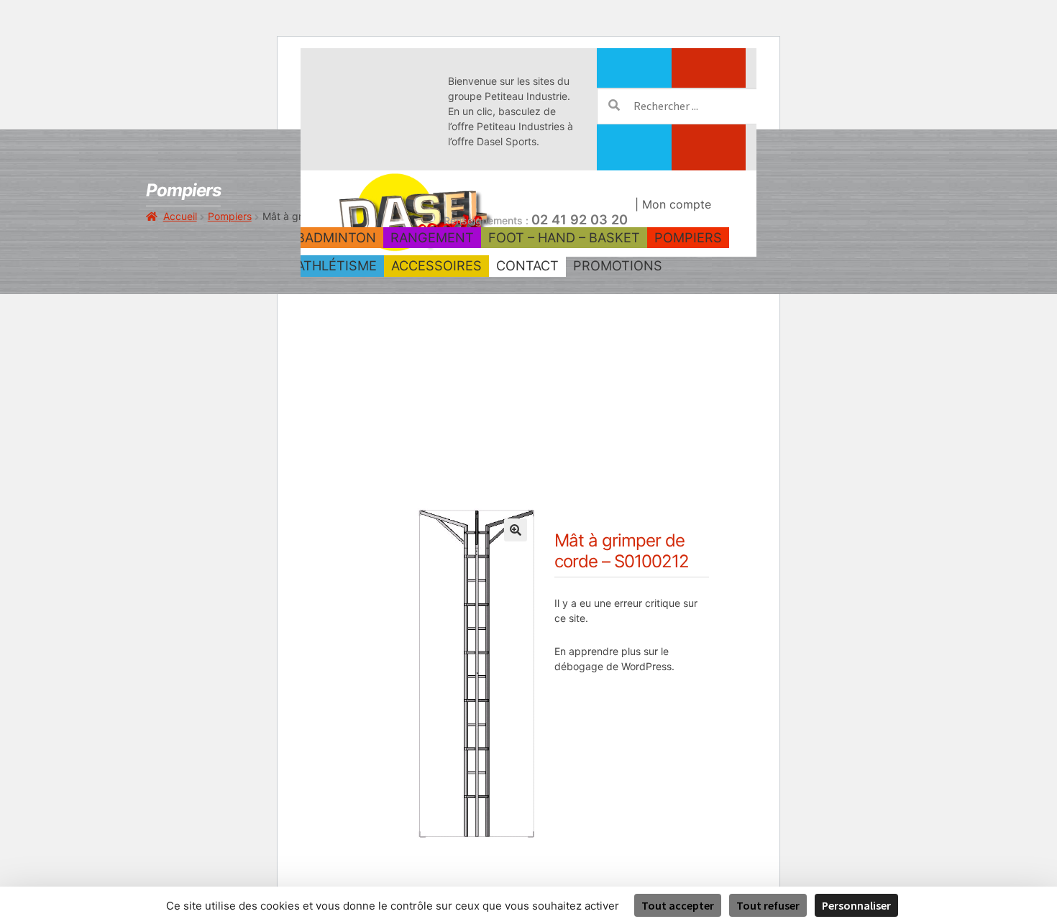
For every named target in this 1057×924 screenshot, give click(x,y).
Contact (527, 265)
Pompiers (688, 237)
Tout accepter (677, 905)
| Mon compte (673, 204)
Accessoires (436, 265)
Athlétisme (336, 265)
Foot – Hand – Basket (564, 237)
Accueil (180, 216)
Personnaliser (856, 905)
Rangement (432, 237)
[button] (515, 529)
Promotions (617, 265)
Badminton (336, 237)
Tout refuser (768, 905)
